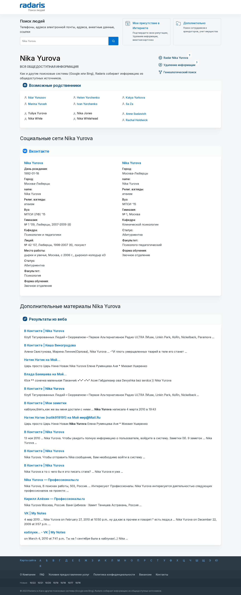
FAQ (42, 574)
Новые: (24, 582)
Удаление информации (179, 65)
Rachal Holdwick (137, 120)
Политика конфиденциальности (114, 574)
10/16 (78, 582)
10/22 (33, 582)
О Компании (27, 574)
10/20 (48, 582)
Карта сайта (28, 560)
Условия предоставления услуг (69, 574)
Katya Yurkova (135, 97)
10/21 (40, 582)
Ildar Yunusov (37, 97)
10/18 (63, 582)
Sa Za (129, 104)
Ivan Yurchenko (87, 104)
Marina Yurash (37, 104)
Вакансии (145, 574)
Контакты (162, 574)
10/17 (70, 582)
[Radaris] (32, 5)
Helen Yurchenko (88, 97)
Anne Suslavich (136, 113)
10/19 (55, 582)
